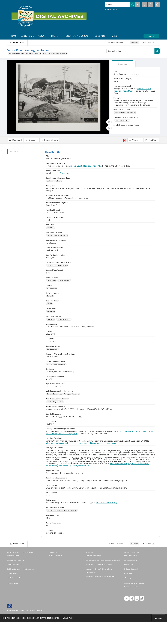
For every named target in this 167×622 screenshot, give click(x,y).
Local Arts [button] (100, 36)
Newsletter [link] (128, 573)
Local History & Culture (55, 402)
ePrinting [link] (127, 578)
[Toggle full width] (109, 122)
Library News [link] (129, 564)
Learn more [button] (68, 618)
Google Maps (65, 173)
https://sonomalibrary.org (106, 502)
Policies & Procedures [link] (55, 556)
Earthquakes (51, 280)
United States (52, 288)
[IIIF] (125, 140)
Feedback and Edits (131, 587)
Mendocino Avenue (64, 319)
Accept (158, 618)
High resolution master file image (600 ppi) (62, 510)
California (50, 296)
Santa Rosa (51, 311)
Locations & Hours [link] (130, 556)
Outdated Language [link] (14, 564)
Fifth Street (51, 319)
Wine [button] (114, 36)
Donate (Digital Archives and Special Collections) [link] (103, 560)
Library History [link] (12, 573)
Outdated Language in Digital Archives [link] (20, 569)
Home (13, 36)
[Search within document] (157, 51)
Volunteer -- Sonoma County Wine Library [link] (101, 577)
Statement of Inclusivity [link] (15, 560)
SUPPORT (89, 552)
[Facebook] (131, 598)
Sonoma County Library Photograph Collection (24, 53)
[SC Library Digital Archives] (49, 16)
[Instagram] (137, 598)
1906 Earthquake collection (56, 364)
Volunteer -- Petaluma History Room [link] (99, 564)
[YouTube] (126, 598)
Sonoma (50, 304)
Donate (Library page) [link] (93, 556)
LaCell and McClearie (122, 120)
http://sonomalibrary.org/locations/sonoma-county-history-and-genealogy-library (81, 443)
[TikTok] (142, 598)
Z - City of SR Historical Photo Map (55, 53)
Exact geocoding (52, 349)
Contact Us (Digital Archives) (134, 584)
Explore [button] (54, 36)
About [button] (41, 36)
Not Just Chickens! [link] (131, 569)
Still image (50, 228)
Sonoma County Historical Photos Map (85, 166)
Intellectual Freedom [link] (14, 578)
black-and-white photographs (125, 112)
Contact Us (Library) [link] (131, 560)
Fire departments (64, 280)
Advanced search (111, 9)
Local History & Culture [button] (76, 36)
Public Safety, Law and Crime (57, 265)
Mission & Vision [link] (13, 556)
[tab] (122, 63)
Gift (48, 518)
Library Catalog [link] (12, 584)
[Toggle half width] (109, 127)
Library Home (27, 36)
